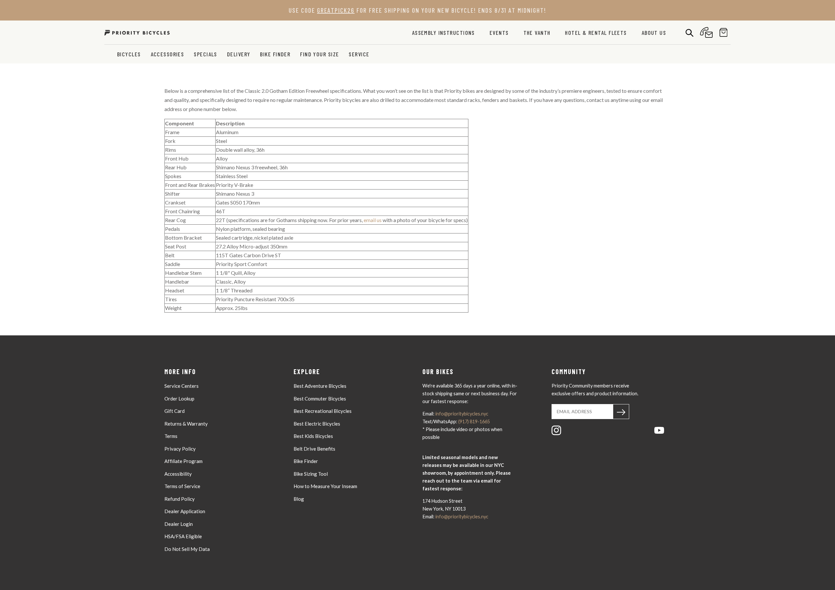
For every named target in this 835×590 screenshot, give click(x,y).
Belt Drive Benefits (314, 449)
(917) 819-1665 (474, 421)
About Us (654, 32)
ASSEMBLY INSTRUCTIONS (443, 32)
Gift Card (174, 411)
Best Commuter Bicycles (320, 398)
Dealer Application (184, 511)
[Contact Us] (706, 32)
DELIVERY (238, 54)
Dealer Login (178, 524)
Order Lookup (179, 398)
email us (373, 220)
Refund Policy (179, 499)
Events (499, 32)
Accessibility (178, 474)
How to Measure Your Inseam (325, 486)
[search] (689, 32)
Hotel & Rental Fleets (596, 32)
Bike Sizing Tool (311, 474)
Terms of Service (182, 486)
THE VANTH (537, 32)
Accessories (167, 54)
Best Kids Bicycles (313, 436)
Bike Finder (275, 54)
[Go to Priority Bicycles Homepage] (137, 32)
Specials (205, 54)
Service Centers (181, 386)
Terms (170, 436)
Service (359, 54)
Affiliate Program (183, 461)
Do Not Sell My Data (187, 549)
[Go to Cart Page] (723, 32)
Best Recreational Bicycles (323, 411)
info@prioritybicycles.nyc (461, 413)
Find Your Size (319, 54)
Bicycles (129, 54)
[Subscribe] (621, 411)
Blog (299, 499)
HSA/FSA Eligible (183, 536)
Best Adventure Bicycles (320, 386)
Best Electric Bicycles (317, 424)
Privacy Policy (180, 449)
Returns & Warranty (186, 424)
